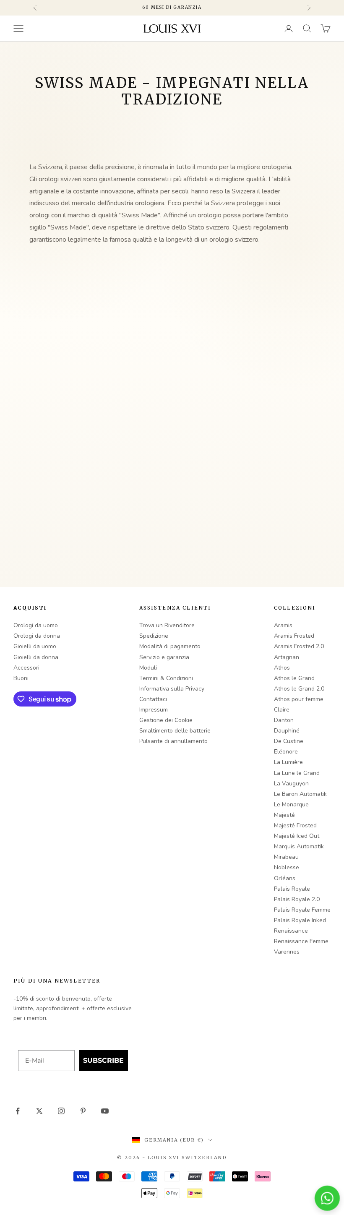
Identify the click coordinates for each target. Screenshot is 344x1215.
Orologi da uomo (35, 625)
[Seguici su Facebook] (17, 1111)
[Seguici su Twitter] (39, 1111)
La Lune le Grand (297, 773)
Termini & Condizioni (166, 678)
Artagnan (286, 657)
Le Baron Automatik (300, 794)
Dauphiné (287, 731)
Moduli (148, 668)
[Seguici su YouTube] (105, 1111)
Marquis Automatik (299, 846)
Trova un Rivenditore (167, 625)
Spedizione (153, 636)
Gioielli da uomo (34, 646)
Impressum (153, 710)
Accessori (26, 668)
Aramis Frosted (294, 636)
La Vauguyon (291, 783)
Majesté (284, 815)
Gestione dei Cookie (166, 720)
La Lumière (288, 762)
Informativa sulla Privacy (171, 689)
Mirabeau (286, 857)
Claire (281, 710)
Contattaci (153, 699)
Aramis (283, 625)
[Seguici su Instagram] (61, 1111)
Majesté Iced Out (296, 836)
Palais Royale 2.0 (297, 899)
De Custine (288, 741)
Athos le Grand (294, 678)
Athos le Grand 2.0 (299, 689)
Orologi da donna (36, 636)
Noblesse (286, 867)
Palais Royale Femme (302, 910)
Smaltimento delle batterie (175, 731)
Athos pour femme (298, 699)
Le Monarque (291, 804)
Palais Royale (292, 889)
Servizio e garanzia (164, 657)
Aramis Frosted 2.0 (299, 646)
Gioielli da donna (35, 657)
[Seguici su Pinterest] (83, 1111)
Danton (284, 720)
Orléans (284, 878)
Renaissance (291, 931)
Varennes (287, 952)
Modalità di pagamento (170, 646)
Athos (282, 668)
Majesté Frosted (295, 825)
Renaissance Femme (301, 941)
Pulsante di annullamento (173, 741)
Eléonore (286, 752)
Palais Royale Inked (300, 920)
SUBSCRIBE (103, 1060)
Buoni (21, 678)
